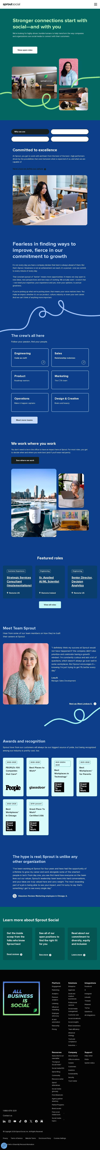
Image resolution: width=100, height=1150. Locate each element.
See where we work (25, 460)
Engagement (56, 986)
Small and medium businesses (72, 996)
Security (71, 1077)
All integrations (90, 1015)
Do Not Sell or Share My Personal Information (18, 1144)
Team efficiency (73, 1029)
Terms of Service (16, 1138)
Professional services (72, 1004)
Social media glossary (56, 1090)
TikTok (87, 1008)
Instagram (88, 994)
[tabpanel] (50, 183)
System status (90, 1063)
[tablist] (50, 135)
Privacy (5, 1138)
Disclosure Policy (45, 1138)
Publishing (55, 990)
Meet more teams (24, 420)
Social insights (73, 1022)
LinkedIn (87, 997)
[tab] (30, 131)
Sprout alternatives (56, 1084)
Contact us (7, 1116)
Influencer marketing (55, 1008)
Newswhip (55, 1026)
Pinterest (88, 1004)
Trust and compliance (72, 1040)
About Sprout (73, 1056)
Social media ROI (58, 1068)
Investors (71, 1070)
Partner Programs (58, 1105)
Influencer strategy (71, 1034)
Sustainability (73, 1074)
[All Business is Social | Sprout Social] (21, 998)
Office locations (74, 1059)
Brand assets (56, 1108)
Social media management (73, 1010)
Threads (88, 1001)
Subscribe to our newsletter (58, 1057)
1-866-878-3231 (9, 1111)
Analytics (55, 994)
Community (56, 1075)
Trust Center (72, 1081)
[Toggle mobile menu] (95, 4)
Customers (72, 1066)
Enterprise (71, 986)
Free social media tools (56, 1113)
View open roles (25, 50)
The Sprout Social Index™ (56, 1063)
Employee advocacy (55, 1015)
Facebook (88, 986)
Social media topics (56, 1119)
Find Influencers (57, 1095)
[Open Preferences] (4, 1146)
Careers (71, 1063)
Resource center (57, 1079)
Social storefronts (74, 1018)
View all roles (50, 605)
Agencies (71, 990)
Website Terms (30, 1138)
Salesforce (88, 1011)
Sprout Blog (56, 1072)
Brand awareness (74, 1026)
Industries (71, 1045)
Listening (55, 1003)
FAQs (87, 1059)
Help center (89, 1056)
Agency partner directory (57, 1100)
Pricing (54, 1029)
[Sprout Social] (11, 4)
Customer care (73, 1015)
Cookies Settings (60, 1138)
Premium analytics (55, 999)
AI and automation (56, 1021)
